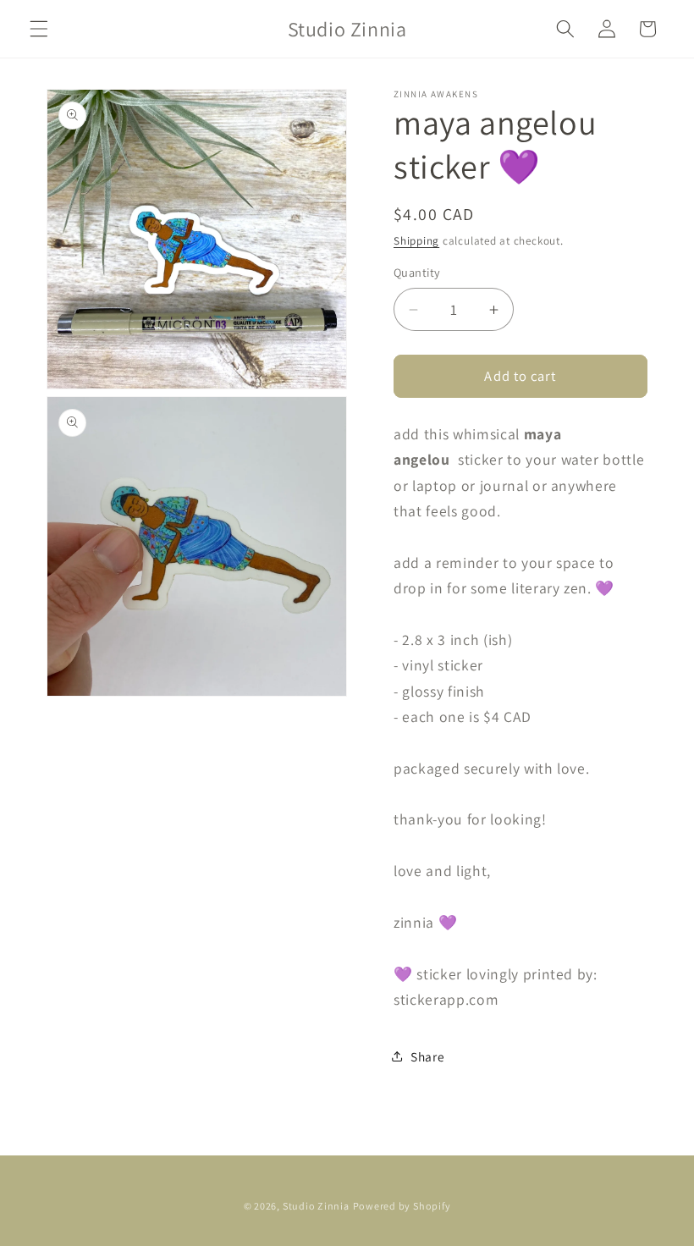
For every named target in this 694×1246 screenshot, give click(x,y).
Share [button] (427, 1056)
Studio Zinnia (316, 1205)
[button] (39, 28)
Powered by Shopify (402, 1205)
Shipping (416, 241)
